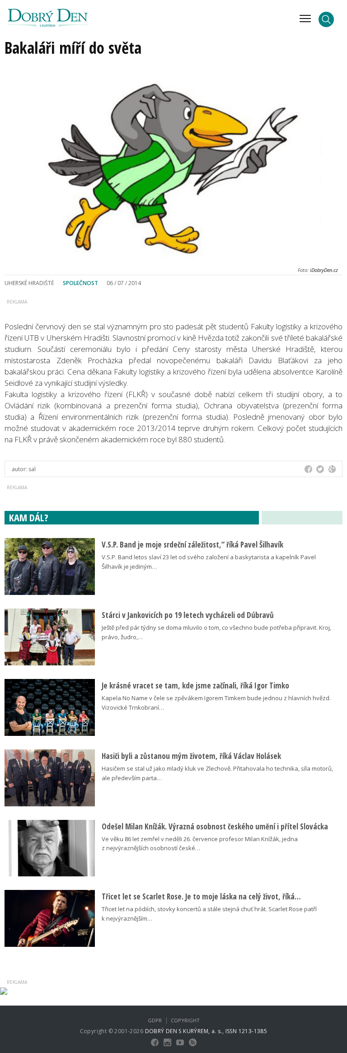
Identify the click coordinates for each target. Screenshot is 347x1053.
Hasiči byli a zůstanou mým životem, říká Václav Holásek (191, 756)
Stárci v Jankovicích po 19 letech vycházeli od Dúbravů (188, 615)
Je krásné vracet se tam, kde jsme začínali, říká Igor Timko (195, 685)
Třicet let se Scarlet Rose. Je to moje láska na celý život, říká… (201, 896)
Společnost (80, 283)
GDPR (155, 1020)
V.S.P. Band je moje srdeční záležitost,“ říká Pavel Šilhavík (192, 544)
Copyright (185, 1020)
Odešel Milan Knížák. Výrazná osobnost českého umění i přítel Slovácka (215, 826)
